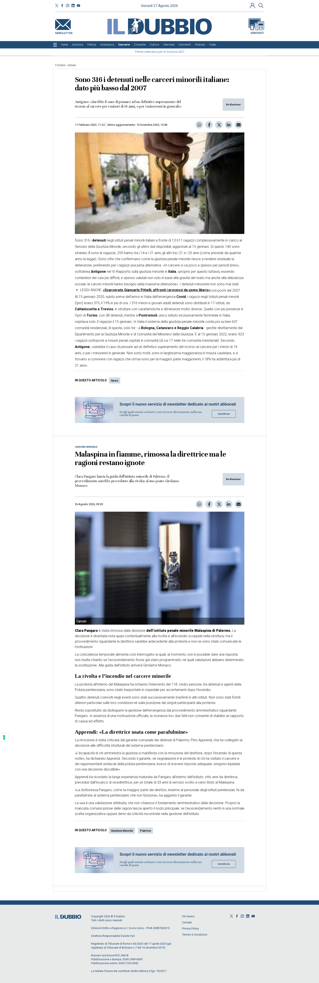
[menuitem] (64, 44)
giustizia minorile (122, 830)
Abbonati (257, 32)
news (114, 380)
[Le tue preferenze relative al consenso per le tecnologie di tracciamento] (4, 737)
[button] (253, 5)
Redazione (233, 104)
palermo (145, 830)
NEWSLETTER (63, 32)
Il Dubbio (60, 65)
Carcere (71, 65)
